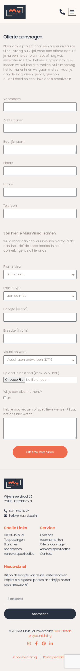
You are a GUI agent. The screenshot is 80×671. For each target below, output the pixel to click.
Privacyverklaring (55, 657)
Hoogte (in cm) (15, 309)
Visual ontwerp (15, 352)
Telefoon (10, 205)
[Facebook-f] (36, 643)
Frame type (12, 288)
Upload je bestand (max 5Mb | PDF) (31, 373)
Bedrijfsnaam (13, 141)
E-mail (8, 184)
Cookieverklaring (25, 657)
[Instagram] (29, 643)
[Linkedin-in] (51, 643)
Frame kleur (12, 266)
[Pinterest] (44, 643)
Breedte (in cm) (15, 330)
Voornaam (12, 99)
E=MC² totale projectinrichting (50, 633)
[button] (72, 12)
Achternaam (13, 120)
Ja (9, 398)
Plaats (8, 163)
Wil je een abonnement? (22, 391)
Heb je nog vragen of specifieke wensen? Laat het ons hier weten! (39, 411)
